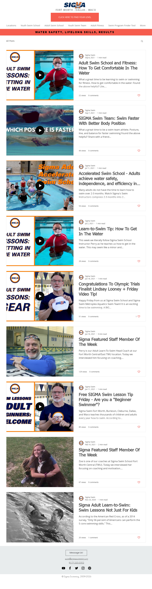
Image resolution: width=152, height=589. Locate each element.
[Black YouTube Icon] (63, 568)
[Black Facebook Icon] (70, 568)
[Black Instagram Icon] (83, 568)
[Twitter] (77, 568)
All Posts (10, 40)
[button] (142, 41)
